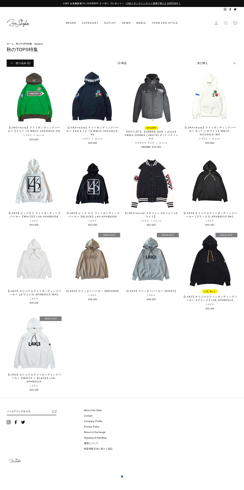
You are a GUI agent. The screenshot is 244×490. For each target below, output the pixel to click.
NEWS (126, 23)
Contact (88, 416)
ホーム (10, 44)
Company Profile (93, 421)
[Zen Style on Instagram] (9, 422)
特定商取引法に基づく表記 (98, 449)
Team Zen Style (165, 23)
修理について (91, 443)
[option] (122, 3)
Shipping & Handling (95, 438)
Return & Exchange (95, 432)
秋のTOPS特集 (24, 44)
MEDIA (141, 23)
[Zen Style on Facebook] (16, 422)
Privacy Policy (91, 426)
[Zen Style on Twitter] (23, 422)
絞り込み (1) (22, 63)
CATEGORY (90, 23)
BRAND (71, 23)
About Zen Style (93, 410)
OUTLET (110, 23)
